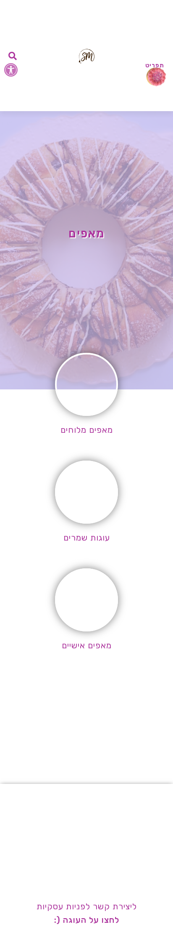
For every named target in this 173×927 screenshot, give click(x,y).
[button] (11, 70)
